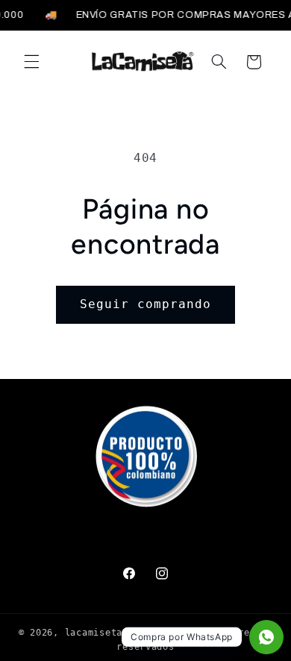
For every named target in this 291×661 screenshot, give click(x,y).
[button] (31, 62)
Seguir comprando (146, 304)
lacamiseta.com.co (114, 632)
